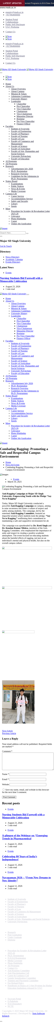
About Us (10, 86)
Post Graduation (15, 935)
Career (14, 221)
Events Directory (13, 262)
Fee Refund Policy (16, 983)
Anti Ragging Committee (19, 970)
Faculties (9, 126)
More (8, 209)
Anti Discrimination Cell (18, 973)
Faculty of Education (20, 159)
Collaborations (12, 22)
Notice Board (11, 181)
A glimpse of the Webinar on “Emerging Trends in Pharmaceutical (25, 837)
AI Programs (11, 161)
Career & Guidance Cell (18, 975)
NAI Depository (15, 1004)
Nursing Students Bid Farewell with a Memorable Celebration (21, 280)
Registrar (21, 119)
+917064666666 (13, 15)
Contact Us (10, 32)
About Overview (18, 89)
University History (19, 99)
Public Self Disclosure (15, 24)
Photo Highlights (18, 219)
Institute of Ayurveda (20, 129)
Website (5, 784)
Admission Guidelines (20, 96)
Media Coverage (18, 191)
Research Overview (19, 174)
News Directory (13, 257)
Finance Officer (23, 124)
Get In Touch (6, 246)
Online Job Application (21, 224)
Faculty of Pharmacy (20, 134)
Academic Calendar (14, 259)
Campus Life (11, 194)
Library (14, 204)
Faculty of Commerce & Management (24, 911)
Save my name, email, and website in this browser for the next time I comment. (25, 791)
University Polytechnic (21, 156)
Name (5, 774)
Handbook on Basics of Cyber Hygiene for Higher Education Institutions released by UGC (30, 986)
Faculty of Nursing (19, 136)
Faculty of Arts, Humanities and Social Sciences (29, 919)
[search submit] (27, 233)
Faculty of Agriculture (20, 149)
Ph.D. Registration (19, 171)
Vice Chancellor (24, 109)
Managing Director (25, 116)
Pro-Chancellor (23, 106)
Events (8, 272)
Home (8, 84)
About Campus (17, 91)
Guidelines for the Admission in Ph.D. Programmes (25, 177)
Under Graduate (15, 937)
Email (5, 779)
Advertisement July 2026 (22, 169)
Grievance (15, 216)
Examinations (17, 184)
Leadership (16, 101)
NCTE (11, 1006)
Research (10, 166)
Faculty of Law (18, 139)
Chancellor (21, 104)
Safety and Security (19, 201)
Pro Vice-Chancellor (25, 121)
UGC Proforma (12, 27)
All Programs (11, 164)
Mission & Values (19, 94)
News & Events (18, 189)
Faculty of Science (19, 146)
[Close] (1, 236)
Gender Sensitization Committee (22, 978)
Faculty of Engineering (21, 131)
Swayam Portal (14, 999)
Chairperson (22, 111)
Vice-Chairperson (24, 114)
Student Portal (12, 19)
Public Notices (17, 186)
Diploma (11, 940)
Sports (14, 206)
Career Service (17, 196)
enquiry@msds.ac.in (14, 12)
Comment (7, 751)
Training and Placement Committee (23, 980)
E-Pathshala (13, 1001)
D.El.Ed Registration (17, 958)
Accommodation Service (22, 199)
